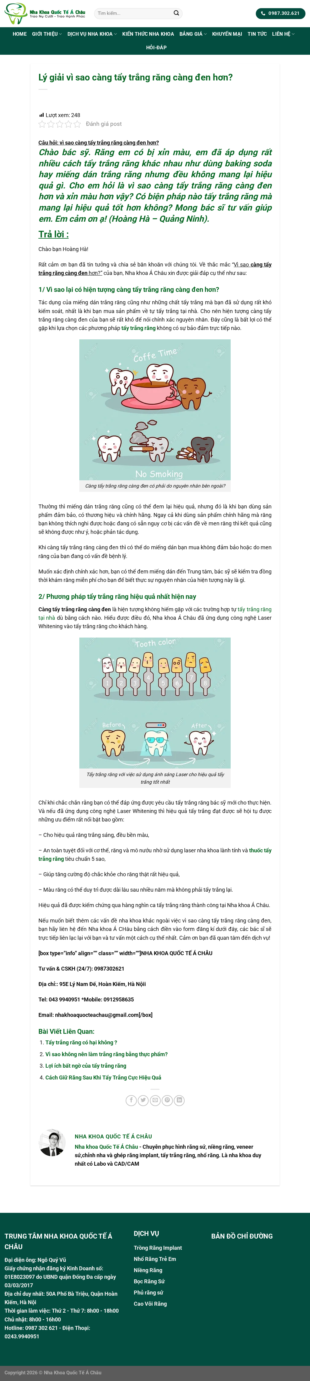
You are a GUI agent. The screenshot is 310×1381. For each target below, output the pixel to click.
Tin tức (257, 34)
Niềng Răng (148, 1270)
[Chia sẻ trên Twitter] (143, 1100)
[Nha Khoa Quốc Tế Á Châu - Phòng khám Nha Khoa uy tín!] (45, 13)
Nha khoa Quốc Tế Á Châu (106, 1147)
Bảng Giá (191, 34)
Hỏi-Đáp (156, 48)
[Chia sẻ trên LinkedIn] (179, 1100)
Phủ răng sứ (148, 1293)
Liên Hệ (281, 34)
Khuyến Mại (227, 34)
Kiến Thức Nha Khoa (148, 34)
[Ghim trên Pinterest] (167, 1100)
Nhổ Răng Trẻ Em (155, 1259)
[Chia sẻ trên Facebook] (131, 1100)
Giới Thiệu (45, 34)
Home (20, 34)
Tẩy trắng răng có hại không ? (81, 1043)
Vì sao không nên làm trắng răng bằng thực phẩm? (106, 1054)
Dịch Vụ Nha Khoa (90, 34)
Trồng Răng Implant (158, 1248)
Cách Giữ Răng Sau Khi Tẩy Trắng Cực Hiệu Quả (103, 1078)
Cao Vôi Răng (150, 1304)
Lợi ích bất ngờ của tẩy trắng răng (85, 1066)
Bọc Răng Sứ (149, 1281)
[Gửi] (176, 13)
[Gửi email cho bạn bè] (155, 1100)
